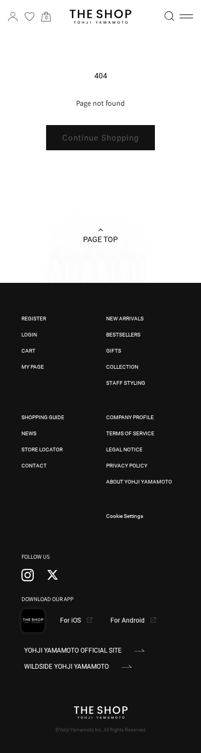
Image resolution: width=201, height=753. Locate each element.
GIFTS (113, 351)
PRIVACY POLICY (126, 466)
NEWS (28, 433)
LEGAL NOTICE (124, 449)
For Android (128, 620)
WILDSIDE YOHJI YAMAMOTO (66, 666)
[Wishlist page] (29, 16)
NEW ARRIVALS (125, 318)
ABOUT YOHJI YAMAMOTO (139, 482)
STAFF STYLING (125, 383)
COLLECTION (122, 367)
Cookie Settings (124, 516)
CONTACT (34, 466)
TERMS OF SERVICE (130, 433)
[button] (186, 16)
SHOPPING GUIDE (42, 417)
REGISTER (33, 318)
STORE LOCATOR (42, 449)
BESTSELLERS (123, 335)
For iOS (71, 620)
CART (28, 351)
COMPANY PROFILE (130, 417)
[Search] (169, 16)
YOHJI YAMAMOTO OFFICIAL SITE (73, 650)
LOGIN (29, 335)
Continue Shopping (100, 138)
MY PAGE (32, 367)
